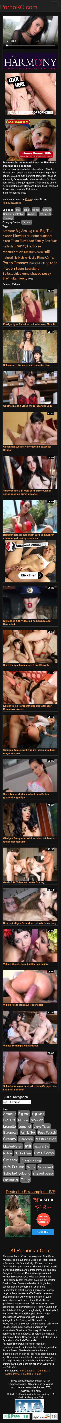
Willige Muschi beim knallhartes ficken (25, 964)
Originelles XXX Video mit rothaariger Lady (27, 405)
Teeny (22, 278)
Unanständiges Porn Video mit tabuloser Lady (30, 923)
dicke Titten (11, 240)
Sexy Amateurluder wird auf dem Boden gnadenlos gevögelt (26, 795)
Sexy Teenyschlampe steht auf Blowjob (26, 665)
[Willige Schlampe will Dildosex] (30, 1026)
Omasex (21, 262)
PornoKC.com (18, 6)
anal (18, 209)
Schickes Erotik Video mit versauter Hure (26, 365)
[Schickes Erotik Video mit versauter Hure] (30, 345)
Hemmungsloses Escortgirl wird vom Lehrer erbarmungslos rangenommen (28, 536)
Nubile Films (36, 257)
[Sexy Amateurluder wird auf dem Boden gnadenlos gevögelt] (30, 774)
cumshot (46, 235)
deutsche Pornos (32, 1373)
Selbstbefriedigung (16, 273)
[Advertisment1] (30, 94)
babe (26, 209)
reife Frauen (13, 1166)
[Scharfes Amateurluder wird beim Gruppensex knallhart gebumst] (30, 1066)
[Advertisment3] (30, 561)
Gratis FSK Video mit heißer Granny (23, 882)
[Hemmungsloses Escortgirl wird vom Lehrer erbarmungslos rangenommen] (30, 515)
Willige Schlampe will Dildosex (20, 1045)
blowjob (47, 209)
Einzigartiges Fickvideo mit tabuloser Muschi (29, 324)
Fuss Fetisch (47, 1132)
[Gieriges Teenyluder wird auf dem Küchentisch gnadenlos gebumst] (30, 818)
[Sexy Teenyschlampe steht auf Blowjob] (30, 645)
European (27, 240)
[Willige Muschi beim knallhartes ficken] (30, 944)
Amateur (9, 230)
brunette (32, 235)
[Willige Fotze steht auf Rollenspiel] (30, 985)
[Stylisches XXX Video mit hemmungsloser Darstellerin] (30, 601)
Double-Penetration (13, 214)
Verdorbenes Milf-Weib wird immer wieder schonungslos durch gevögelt (27, 492)
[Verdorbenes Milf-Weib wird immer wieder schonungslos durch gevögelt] (30, 471)
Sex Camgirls (27, 1370)
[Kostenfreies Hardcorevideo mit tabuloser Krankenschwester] (30, 686)
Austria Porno (12, 1373)
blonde (36, 209)
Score (20, 268)
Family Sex (42, 240)
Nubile (22, 257)
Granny (20, 245)
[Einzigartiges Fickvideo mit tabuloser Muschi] (30, 304)
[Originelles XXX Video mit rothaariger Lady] (30, 386)
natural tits (45, 214)
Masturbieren (33, 251)
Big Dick (33, 230)
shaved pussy (40, 273)
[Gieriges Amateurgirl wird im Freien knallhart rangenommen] (30, 730)
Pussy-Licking (39, 263)
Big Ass (21, 230)
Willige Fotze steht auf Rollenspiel (23, 1004)
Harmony (27, 222)
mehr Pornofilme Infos (14, 192)
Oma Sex (43, 1370)
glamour (31, 214)
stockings (8, 218)
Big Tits (46, 230)
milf (47, 251)
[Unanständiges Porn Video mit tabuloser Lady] (30, 903)
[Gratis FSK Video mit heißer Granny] (30, 863)
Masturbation (13, 251)
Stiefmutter (10, 278)
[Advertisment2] (30, 140)
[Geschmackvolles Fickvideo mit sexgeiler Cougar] (30, 427)
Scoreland (32, 268)
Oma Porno (44, 1152)
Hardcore (34, 246)
